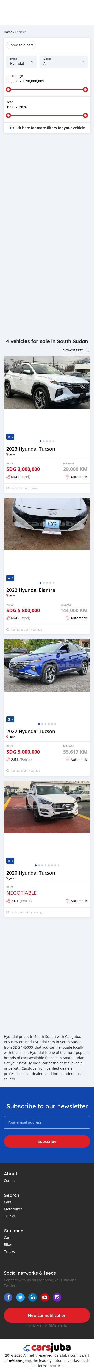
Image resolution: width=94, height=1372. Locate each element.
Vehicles (20, 31)
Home (8, 31)
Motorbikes (13, 1209)
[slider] (8, 89)
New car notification (47, 1315)
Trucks (9, 1216)
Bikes (8, 1244)
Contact (10, 1180)
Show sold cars (21, 45)
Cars (7, 1202)
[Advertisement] (47, 189)
